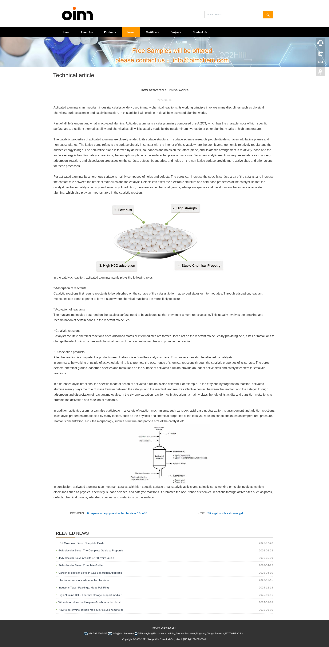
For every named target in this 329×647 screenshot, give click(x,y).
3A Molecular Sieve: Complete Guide (80, 565)
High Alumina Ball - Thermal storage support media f (89, 594)
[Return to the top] (320, 73)
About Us (87, 32)
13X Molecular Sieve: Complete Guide (81, 543)
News (130, 32)
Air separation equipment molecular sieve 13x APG (117, 513)
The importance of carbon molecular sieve (83, 580)
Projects (176, 32)
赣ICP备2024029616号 (164, 627)
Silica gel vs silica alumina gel (225, 513)
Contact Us (200, 32)
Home (65, 32)
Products (110, 32)
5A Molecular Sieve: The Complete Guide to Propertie (90, 550)
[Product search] (268, 14)
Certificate (152, 32)
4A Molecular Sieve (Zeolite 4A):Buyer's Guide (86, 557)
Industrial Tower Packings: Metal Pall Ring (83, 587)
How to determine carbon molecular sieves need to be (91, 609)
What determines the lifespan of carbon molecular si (89, 602)
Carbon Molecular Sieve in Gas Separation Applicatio (90, 572)
